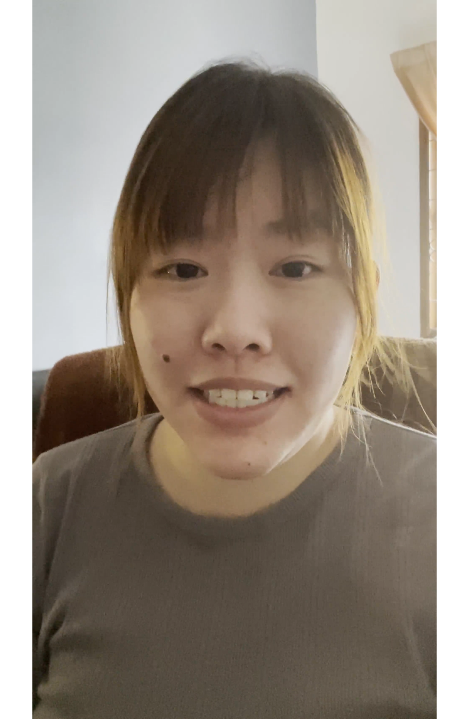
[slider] (235, 682)
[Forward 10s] (58, 703)
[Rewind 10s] (37, 703)
